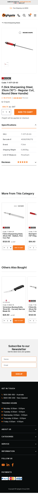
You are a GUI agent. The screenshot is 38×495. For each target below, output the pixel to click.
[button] (6, 66)
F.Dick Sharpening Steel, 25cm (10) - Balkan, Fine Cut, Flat (13, 235)
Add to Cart (25, 112)
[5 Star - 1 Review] (22, 162)
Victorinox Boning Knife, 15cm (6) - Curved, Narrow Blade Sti (14, 308)
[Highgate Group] (8, 15)
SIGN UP (19, 374)
